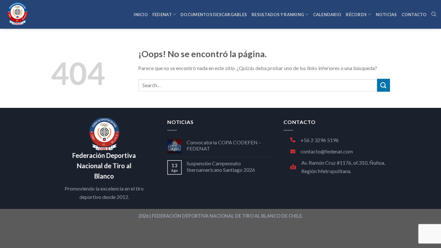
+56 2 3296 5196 (320, 140)
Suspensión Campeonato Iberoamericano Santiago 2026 (221, 166)
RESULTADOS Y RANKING (277, 14)
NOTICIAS (386, 14)
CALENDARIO (327, 14)
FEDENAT (162, 14)
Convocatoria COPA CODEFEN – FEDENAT (224, 145)
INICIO (141, 14)
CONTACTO (414, 14)
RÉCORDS (356, 14)
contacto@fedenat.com (327, 151)
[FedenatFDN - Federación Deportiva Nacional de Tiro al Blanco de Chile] (37, 14)
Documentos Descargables (213, 14)
